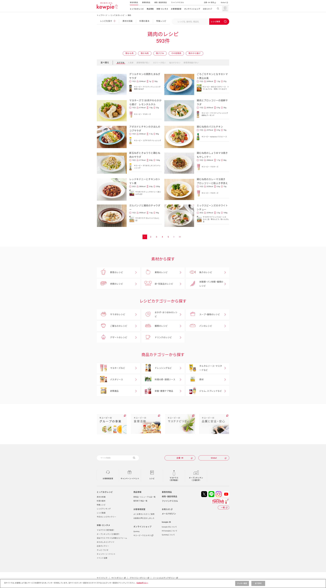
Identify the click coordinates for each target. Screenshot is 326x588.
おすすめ (121, 63)
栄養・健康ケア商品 (164, 391)
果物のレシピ (161, 272)
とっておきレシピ (137, 9)
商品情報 (150, 9)
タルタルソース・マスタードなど (210, 368)
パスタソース (116, 379)
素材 (201, 379)
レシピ (152, 478)
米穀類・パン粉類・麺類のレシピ (211, 284)
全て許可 (258, 583)
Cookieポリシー (142, 583)
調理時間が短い (143, 63)
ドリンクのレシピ (163, 337)
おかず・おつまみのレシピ (166, 314)
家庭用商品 (134, 2)
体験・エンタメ (162, 9)
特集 (161, 21)
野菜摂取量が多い (191, 63)
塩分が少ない (175, 63)
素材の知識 (128, 21)
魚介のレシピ (205, 272)
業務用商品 (146, 2)
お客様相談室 (176, 9)
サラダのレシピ (117, 314)
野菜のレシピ (116, 272)
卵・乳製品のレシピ (164, 284)
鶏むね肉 (145, 53)
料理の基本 (144, 21)
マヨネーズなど (117, 368)
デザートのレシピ (118, 337)
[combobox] (200, 21)
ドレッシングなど (163, 368)
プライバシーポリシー (138, 578)
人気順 (130, 63)
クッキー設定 (242, 583)
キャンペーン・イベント (130, 478)
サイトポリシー (117, 578)
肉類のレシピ (116, 284)
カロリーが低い (159, 63)
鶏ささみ (160, 53)
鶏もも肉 (129, 53)
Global (223, 2)
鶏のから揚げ (194, 53)
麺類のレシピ (161, 326)
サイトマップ (102, 578)
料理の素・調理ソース (165, 379)
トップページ (102, 15)
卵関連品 (114, 391)
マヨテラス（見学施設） (174, 479)
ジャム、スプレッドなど (210, 391)
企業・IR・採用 (209, 2)
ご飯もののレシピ (118, 326)
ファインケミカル (177, 2)
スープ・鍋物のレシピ (209, 314)
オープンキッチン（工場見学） (196, 479)
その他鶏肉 (176, 53)
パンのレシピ (205, 326)
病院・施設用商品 (160, 2)
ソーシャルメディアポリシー (164, 578)
